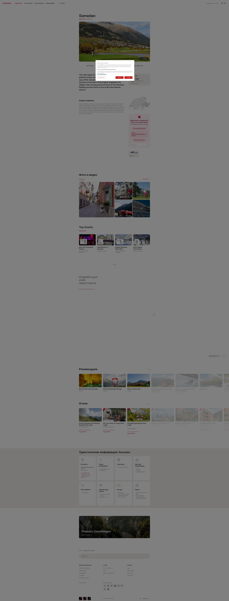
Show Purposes (101, 77)
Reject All (119, 77)
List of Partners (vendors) (101, 74)
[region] (115, 70)
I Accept (128, 77)
